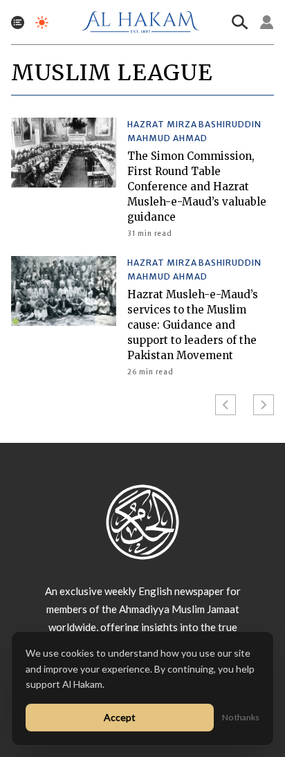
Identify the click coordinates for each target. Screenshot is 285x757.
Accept (120, 717)
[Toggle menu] (17, 22)
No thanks (240, 717)
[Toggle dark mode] (41, 22)
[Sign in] (267, 22)
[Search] (240, 22)
